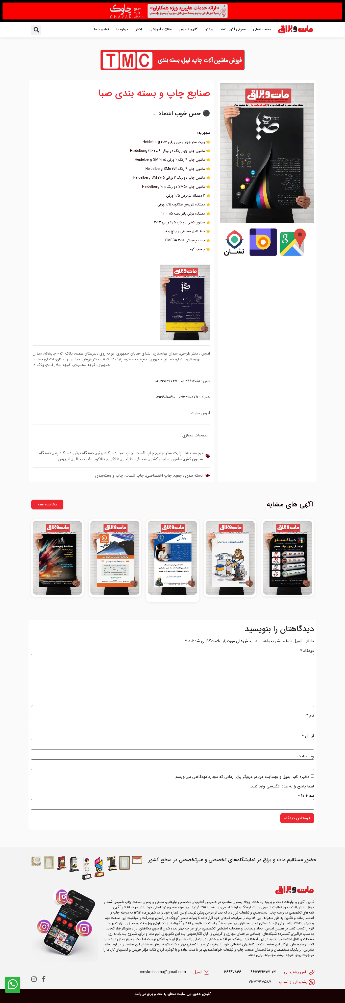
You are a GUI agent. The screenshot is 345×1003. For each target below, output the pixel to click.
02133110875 (188, 397)
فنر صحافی (81, 459)
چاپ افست (144, 453)
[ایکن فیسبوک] (43, 979)
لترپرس (64, 459)
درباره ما (122, 29)
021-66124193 (263, 972)
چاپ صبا (125, 453)
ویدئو (209, 29)
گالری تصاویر (188, 29)
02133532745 (166, 381)
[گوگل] (292, 255)
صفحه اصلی (262, 29)
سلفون (176, 459)
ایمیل (308, 736)
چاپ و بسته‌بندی (109, 475)
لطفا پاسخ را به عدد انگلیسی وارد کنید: (282, 786)
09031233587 (260, 982)
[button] (36, 30)
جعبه (178, 475)
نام (310, 716)
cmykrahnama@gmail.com (163, 972)
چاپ (160, 453)
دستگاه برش (106, 453)
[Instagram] (34, 979)
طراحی (127, 459)
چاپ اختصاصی (159, 475)
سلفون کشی (159, 459)
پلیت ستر (173, 453)
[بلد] (263, 255)
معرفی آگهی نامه (233, 29)
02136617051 (190, 381)
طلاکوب (113, 459)
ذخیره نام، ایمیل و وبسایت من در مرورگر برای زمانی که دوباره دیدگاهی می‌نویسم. (241, 777)
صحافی (141, 459)
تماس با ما (101, 29)
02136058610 (165, 397)
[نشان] (234, 255)
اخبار (139, 29)
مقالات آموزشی (160, 29)
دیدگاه (307, 651)
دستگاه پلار (62, 453)
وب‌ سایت (305, 756)
